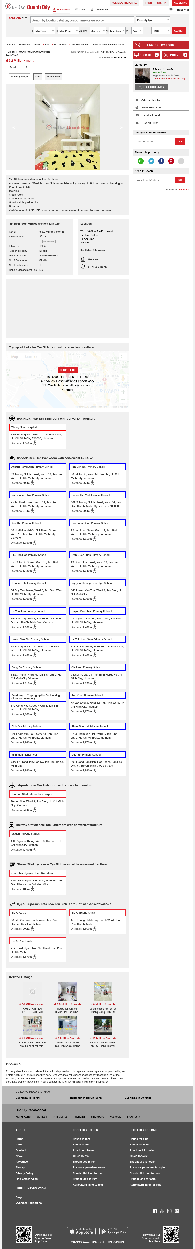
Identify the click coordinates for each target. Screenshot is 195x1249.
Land (82, 9)
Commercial (101, 9)
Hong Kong (23, 1116)
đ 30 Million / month (32, 1004)
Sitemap (21, 1167)
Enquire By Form (161, 45)
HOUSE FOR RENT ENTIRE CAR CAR (32, 1010)
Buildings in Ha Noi (28, 1097)
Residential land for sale (145, 1173)
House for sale (139, 1138)
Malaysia (115, 1116)
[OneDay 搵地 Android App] (114, 1231)
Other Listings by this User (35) (169, 78)
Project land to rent (85, 1178)
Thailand (79, 1116)
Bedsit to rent (81, 1144)
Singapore (97, 1116)
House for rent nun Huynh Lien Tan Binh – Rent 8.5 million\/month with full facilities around (67, 1013)
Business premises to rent (89, 1167)
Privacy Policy (24, 1173)
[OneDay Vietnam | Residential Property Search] (27, 6)
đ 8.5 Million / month (67, 1004)
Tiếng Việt (183, 9)
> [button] (121, 127)
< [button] (14, 127)
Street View (53, 76)
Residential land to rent (88, 1173)
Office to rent (81, 1155)
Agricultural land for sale (145, 1184)
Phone (175, 55)
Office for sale (139, 1155)
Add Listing (180, 3)
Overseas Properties (124, 3)
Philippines (60, 1116)
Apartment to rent (84, 1150)
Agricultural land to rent (88, 1184)
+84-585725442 (154, 87)
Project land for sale (143, 1178)
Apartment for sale (142, 1150)
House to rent (81, 1138)
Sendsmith (183, 188)
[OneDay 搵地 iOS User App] (81, 1231)
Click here (68, 370)
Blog (19, 1197)
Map (37, 76)
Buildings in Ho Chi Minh (86, 1097)
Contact (21, 1150)
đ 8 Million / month (67, 1038)
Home (19, 1138)
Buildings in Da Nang (138, 1097)
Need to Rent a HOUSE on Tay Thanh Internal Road (103, 1046)
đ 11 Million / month (32, 1038)
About (19, 1144)
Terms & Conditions (115, 1241)
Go (180, 141)
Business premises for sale (147, 1167)
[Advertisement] (161, 219)
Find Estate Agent (27, 1178)
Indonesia (133, 1116)
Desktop (146, 55)
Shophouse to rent (84, 1161)
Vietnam (41, 1116)
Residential (63, 9)
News (19, 1155)
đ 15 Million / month (103, 1038)
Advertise (22, 1161)
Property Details (19, 76)
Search (179, 30)
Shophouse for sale (142, 1161)
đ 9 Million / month (103, 1004)
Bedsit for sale (139, 1144)
